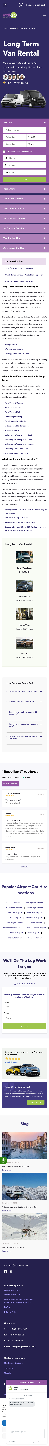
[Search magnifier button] (5, 5)
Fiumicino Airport (14, 913)
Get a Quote (36, 1102)
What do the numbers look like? (19, 281)
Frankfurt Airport (34, 913)
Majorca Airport (35, 923)
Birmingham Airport (34, 903)
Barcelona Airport (14, 908)
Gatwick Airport (14, 918)
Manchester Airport (11, 928)
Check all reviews (11, 1062)
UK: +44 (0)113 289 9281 (15, 1329)
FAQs (7, 1307)
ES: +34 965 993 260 (14, 1341)
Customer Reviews (13, 1363)
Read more (6, 1170)
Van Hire (13, 28)
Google (7, 1373)
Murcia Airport (16, 933)
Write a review (11, 783)
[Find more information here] (27, 1412)
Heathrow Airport (34, 918)
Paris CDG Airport (14, 938)
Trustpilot (9, 1368)
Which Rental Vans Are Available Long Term (24, 275)
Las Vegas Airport (15, 923)
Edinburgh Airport (35, 908)
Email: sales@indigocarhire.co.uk (20, 1347)
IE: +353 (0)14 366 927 (15, 1335)
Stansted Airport (35, 938)
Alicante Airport (13, 903)
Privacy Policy (10, 1312)
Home (5, 28)
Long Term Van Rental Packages (19, 268)
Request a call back (35, 5)
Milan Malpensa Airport (36, 928)
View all (24, 867)
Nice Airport (33, 933)
